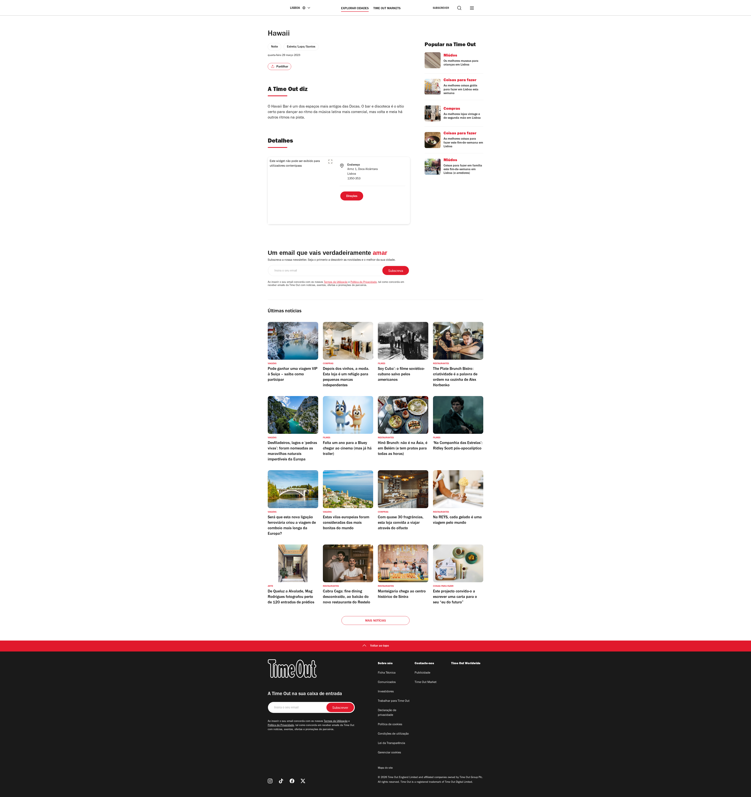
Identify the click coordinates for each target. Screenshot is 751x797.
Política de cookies (390, 724)
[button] (330, 161)
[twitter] (303, 781)
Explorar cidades (355, 8)
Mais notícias (375, 621)
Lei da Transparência (391, 743)
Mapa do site (385, 768)
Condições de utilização (393, 734)
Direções (351, 196)
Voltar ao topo (379, 646)
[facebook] (292, 781)
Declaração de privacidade (387, 713)
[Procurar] (459, 7)
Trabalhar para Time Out (394, 701)
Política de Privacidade (363, 282)
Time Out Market (426, 682)
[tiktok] (281, 781)
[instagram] (270, 781)
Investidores (386, 691)
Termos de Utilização (336, 282)
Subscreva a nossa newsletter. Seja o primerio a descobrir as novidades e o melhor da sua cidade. (331, 260)
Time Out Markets (387, 8)
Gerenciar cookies (389, 752)
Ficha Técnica (386, 673)
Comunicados (387, 682)
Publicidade (422, 673)
